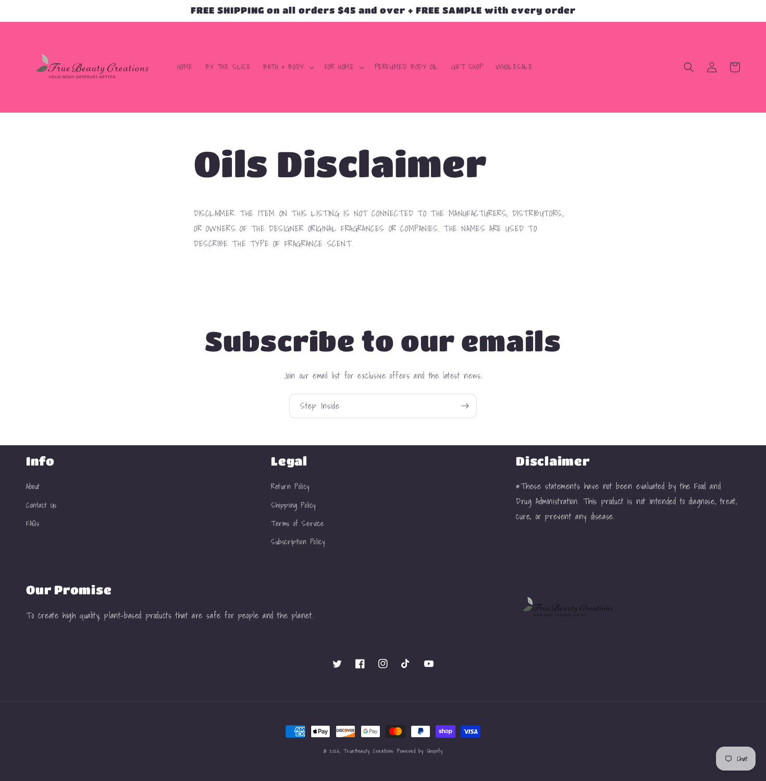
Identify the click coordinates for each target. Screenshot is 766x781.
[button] (287, 67)
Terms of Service (297, 523)
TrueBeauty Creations (368, 751)
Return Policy (290, 486)
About (33, 486)
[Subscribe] (464, 406)
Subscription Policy (298, 541)
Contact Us (41, 505)
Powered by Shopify (420, 751)
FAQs (32, 523)
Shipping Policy (293, 505)
